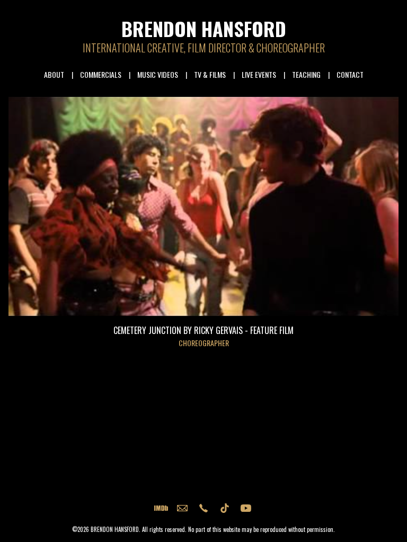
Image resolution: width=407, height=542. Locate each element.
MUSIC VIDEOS (157, 74)
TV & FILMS (210, 74)
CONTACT (350, 74)
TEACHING (306, 74)
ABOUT (54, 74)
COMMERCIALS (100, 74)
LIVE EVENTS (259, 74)
